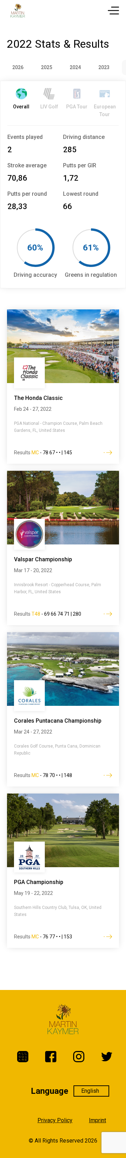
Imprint (97, 1120)
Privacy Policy (54, 1120)
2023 (104, 67)
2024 (75, 67)
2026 (17, 67)
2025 (46, 67)
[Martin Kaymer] (17, 11)
